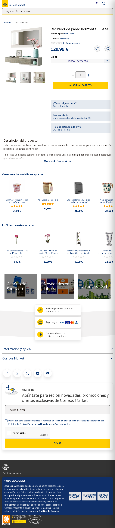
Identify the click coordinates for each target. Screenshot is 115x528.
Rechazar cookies (74, 496)
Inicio (7, 22)
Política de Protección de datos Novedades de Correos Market (39, 424)
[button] (88, 75)
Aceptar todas (103, 496)
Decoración (22, 22)
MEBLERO (69, 33)
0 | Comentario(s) (71, 43)
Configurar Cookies (89, 496)
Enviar (57, 443)
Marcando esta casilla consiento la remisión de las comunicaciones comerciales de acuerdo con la (56, 422)
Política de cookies (12, 473)
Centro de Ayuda (60, 106)
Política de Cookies (49, 511)
